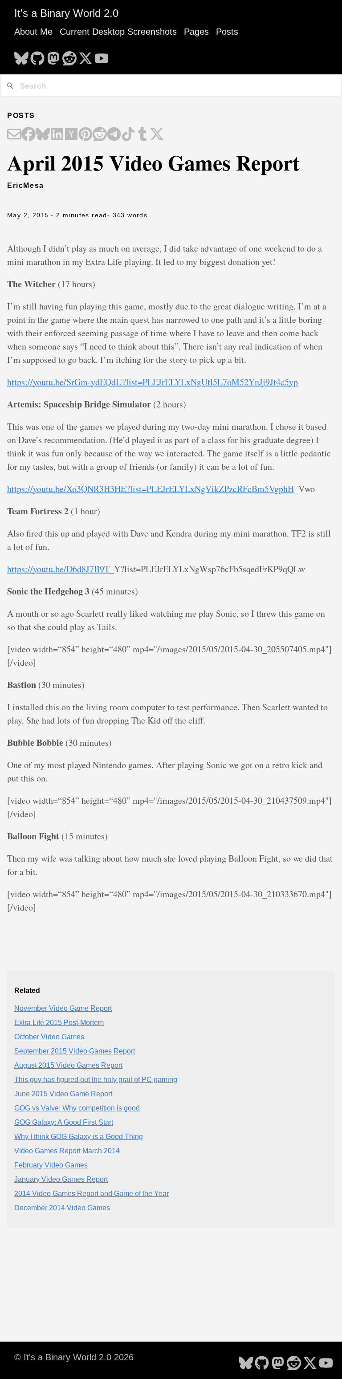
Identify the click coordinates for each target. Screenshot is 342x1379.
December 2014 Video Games (62, 1208)
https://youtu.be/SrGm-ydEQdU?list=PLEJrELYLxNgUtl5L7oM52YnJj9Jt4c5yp (152, 382)
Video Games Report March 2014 (67, 1151)
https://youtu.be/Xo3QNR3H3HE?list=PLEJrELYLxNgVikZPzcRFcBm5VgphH (150, 489)
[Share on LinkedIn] (57, 135)
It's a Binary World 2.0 (66, 13)
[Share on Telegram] (114, 135)
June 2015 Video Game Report (63, 1094)
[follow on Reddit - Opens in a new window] (69, 55)
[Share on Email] (14, 135)
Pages (196, 32)
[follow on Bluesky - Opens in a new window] (21, 55)
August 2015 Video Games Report (68, 1065)
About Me (33, 32)
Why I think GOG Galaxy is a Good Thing (78, 1136)
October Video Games (49, 1037)
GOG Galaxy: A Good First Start (63, 1122)
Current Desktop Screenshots (118, 32)
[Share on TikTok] (128, 135)
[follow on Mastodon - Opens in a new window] (53, 55)
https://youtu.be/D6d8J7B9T (58, 569)
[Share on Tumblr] (142, 135)
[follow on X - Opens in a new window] (85, 55)
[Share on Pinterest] (85, 135)
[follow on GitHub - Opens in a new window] (37, 55)
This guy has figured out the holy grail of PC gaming (95, 1079)
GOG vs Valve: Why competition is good (77, 1108)
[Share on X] (157, 135)
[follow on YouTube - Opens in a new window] (101, 55)
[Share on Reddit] (100, 135)
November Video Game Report (63, 1008)
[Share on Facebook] (28, 135)
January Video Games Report (61, 1179)
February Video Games (51, 1165)
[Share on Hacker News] (71, 135)
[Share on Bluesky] (43, 135)
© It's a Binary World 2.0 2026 (74, 1357)
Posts (227, 32)
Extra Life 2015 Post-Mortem (59, 1022)
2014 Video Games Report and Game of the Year (91, 1193)
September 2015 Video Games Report (74, 1051)
